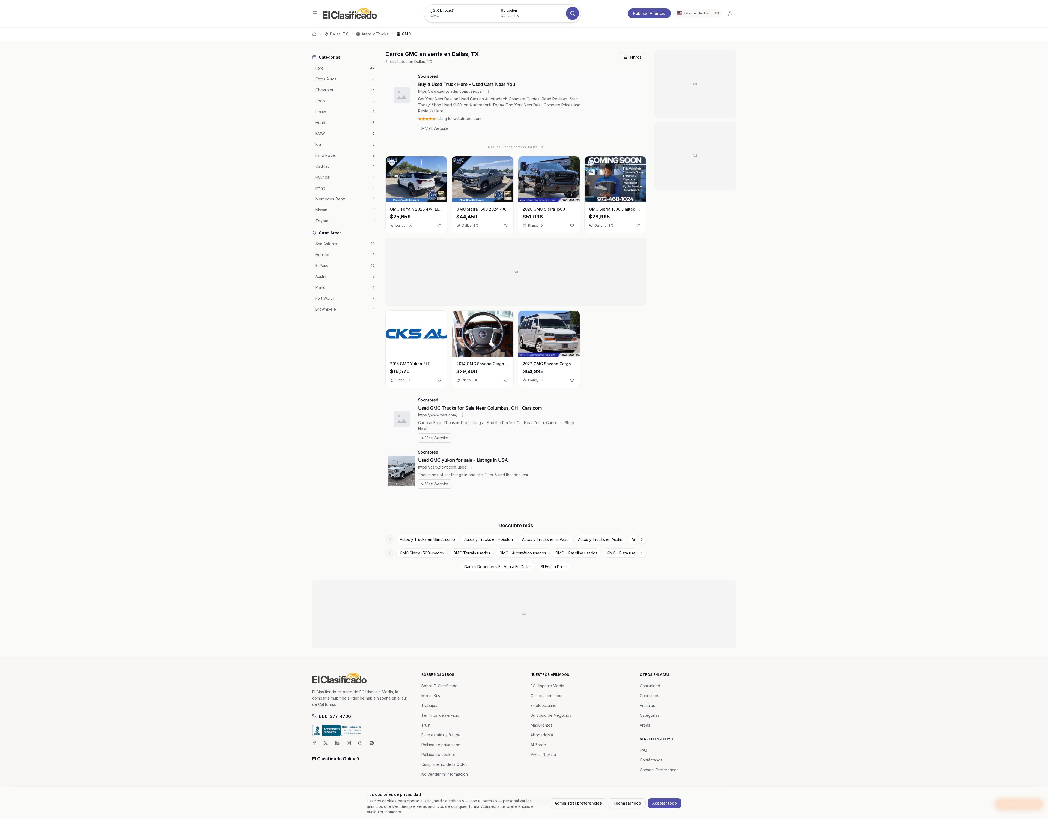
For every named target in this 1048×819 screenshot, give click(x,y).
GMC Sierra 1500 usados (422, 553)
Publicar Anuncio (649, 13)
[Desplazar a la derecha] (642, 539)
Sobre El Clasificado (439, 685)
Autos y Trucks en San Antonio (427, 539)
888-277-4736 (335, 716)
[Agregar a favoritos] (439, 225)
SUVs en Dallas (554, 566)
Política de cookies (438, 754)
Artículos (647, 705)
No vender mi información (444, 774)
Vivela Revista (543, 754)
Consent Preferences (659, 769)
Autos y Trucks (375, 34)
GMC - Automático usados (522, 553)
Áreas (645, 725)
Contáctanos (651, 760)
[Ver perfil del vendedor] (392, 163)
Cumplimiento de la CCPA (444, 764)
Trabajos (429, 705)
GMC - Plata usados (624, 553)
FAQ (643, 750)
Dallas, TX (339, 34)
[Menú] (314, 13)
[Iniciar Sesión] (730, 13)
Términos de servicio (440, 715)
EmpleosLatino (543, 705)
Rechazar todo (627, 803)
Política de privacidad (440, 744)
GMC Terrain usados (471, 553)
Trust (425, 725)
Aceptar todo (664, 803)
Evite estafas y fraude (441, 735)
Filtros (636, 57)
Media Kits (430, 695)
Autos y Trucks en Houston (488, 539)
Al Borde (538, 744)
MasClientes (541, 725)
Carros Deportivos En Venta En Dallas (497, 566)
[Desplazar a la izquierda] (389, 539)
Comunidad (650, 685)
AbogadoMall (543, 735)
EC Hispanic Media (547, 685)
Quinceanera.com (546, 695)
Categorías (649, 715)
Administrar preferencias (578, 803)
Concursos (649, 695)
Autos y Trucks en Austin (600, 539)
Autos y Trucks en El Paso (545, 539)
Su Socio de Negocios (551, 715)
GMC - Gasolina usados (576, 553)
